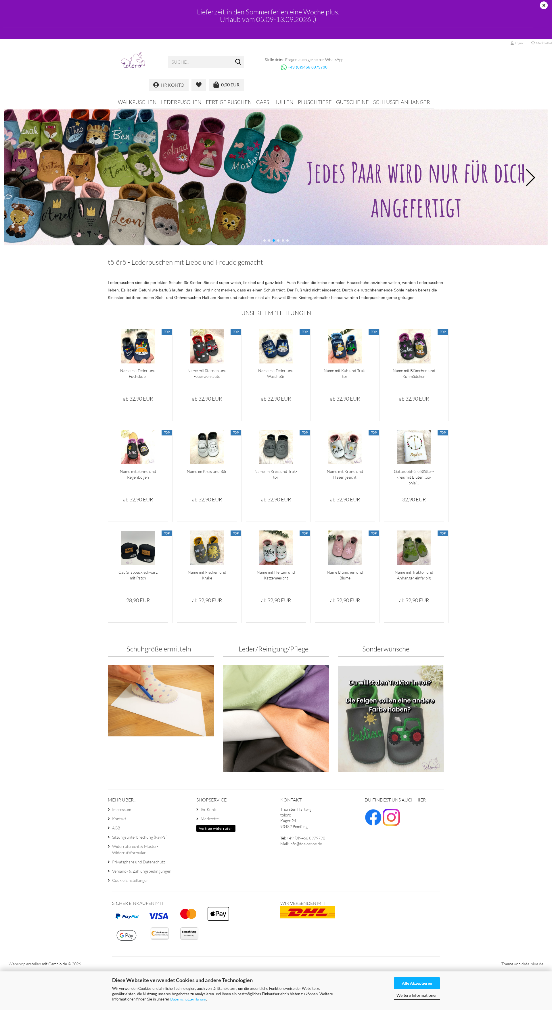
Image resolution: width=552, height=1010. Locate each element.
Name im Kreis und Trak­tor (275, 474)
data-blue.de (532, 963)
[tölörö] (136, 62)
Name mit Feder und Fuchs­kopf (138, 373)
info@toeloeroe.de (306, 843)
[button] (264, 240)
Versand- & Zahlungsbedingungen (141, 871)
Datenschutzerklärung (188, 999)
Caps (262, 102)
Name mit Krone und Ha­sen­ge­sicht (345, 474)
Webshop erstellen (25, 963)
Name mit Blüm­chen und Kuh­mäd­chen (414, 373)
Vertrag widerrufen (216, 828)
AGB (116, 827)
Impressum (121, 809)
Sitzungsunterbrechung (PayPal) (140, 837)
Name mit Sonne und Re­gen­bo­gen (138, 474)
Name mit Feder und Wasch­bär (276, 373)
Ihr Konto (209, 809)
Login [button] (518, 43)
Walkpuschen (137, 102)
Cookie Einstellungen (130, 880)
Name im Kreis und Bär (207, 471)
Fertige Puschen (229, 102)
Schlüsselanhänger (401, 102)
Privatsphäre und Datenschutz (138, 861)
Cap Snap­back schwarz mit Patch (138, 575)
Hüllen (283, 102)
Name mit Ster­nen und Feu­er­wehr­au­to (207, 373)
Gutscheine (352, 102)
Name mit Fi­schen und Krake (207, 575)
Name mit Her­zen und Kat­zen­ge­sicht (276, 575)
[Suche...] (238, 62)
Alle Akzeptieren (417, 983)
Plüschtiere (315, 102)
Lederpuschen (181, 102)
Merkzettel (210, 818)
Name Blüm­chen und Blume (345, 575)
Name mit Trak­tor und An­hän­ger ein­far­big (414, 575)
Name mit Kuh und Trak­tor (345, 373)
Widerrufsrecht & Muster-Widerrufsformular (135, 849)
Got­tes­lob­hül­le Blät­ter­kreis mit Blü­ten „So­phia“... (414, 477)
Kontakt (119, 818)
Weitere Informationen (417, 995)
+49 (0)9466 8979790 (307, 67)
